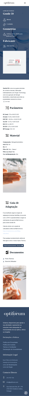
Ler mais (7, 101)
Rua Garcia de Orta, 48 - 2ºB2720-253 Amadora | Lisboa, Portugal (15, 389)
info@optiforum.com (12, 382)
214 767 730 (10, 377)
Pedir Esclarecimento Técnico (12, 245)
